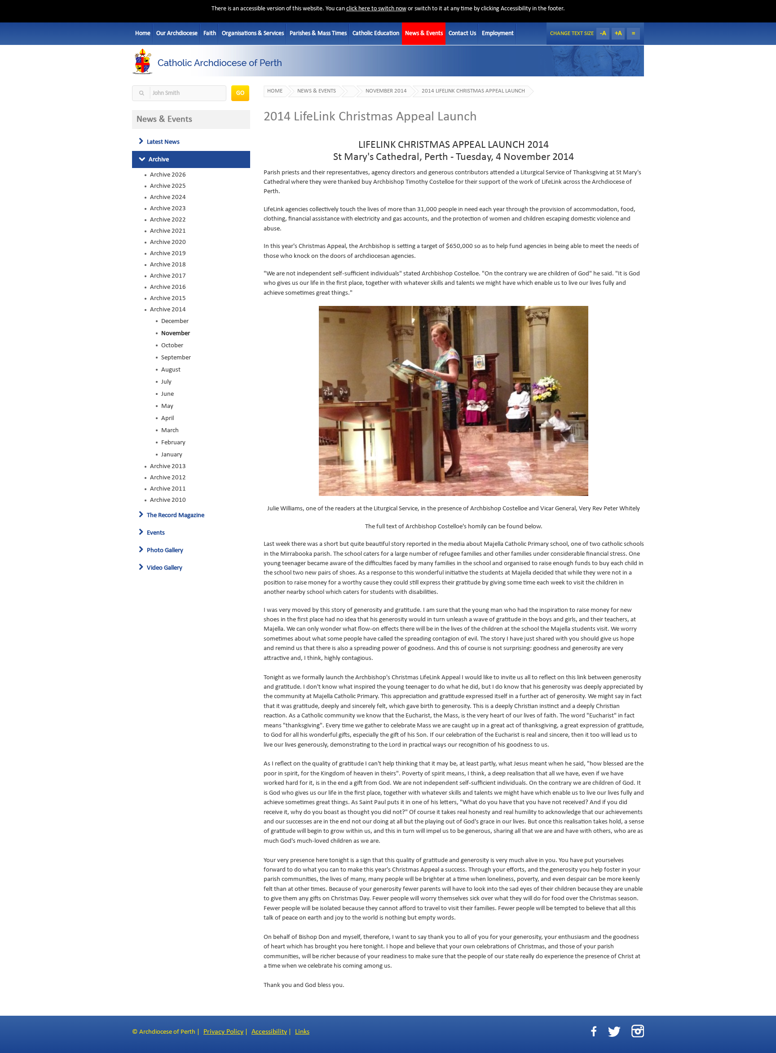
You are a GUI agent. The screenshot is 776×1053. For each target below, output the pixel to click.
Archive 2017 (168, 275)
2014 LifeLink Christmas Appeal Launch (473, 91)
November (175, 333)
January (171, 454)
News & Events (424, 33)
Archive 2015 (168, 298)
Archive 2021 (168, 230)
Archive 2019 (168, 253)
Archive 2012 (168, 477)
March (170, 430)
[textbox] (179, 93)
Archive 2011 (168, 488)
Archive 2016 (168, 287)
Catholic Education (376, 33)
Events (155, 532)
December (175, 321)
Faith (209, 33)
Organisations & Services (253, 33)
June (167, 394)
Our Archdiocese (177, 33)
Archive (158, 159)
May (167, 406)
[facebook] (594, 1031)
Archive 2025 (168, 186)
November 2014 (386, 91)
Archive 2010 (168, 500)
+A (618, 33)
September (176, 357)
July (166, 381)
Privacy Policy (223, 1031)
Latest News (163, 142)
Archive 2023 (168, 208)
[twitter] (614, 1031)
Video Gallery (164, 567)
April (167, 418)
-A (603, 33)
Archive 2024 (168, 197)
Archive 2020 (168, 242)
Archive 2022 (168, 219)
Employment (498, 33)
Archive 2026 (168, 174)
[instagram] (637, 1031)
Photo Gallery (164, 550)
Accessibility (269, 1031)
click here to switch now (376, 8)
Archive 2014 (168, 309)
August (171, 369)
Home (142, 33)
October (172, 345)
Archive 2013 (168, 466)
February (173, 442)
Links (302, 1031)
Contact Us (462, 33)
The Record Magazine (175, 515)
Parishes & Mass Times (318, 33)
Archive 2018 (168, 264)
